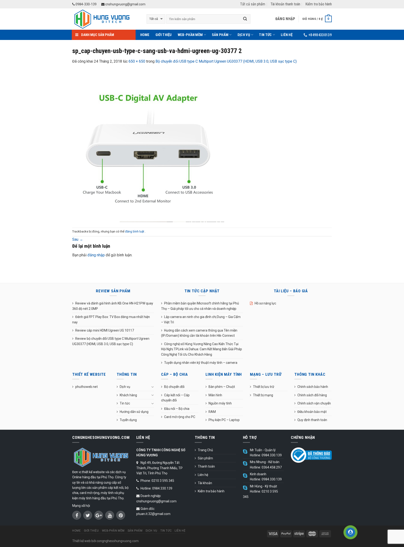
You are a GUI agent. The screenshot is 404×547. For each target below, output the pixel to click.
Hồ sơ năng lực (265, 303)
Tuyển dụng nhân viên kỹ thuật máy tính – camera (200, 363)
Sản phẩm (220, 35)
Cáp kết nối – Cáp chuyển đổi (175, 397)
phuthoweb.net (86, 387)
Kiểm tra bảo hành (318, 4)
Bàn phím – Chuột (222, 387)
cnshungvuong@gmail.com (125, 4)
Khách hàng (128, 395)
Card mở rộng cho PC (179, 417)
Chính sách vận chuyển (314, 403)
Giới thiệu (163, 35)
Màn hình (215, 395)
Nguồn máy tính (220, 403)
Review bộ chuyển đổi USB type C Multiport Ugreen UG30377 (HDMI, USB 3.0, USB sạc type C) (110, 341)
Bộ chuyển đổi (174, 387)
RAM (212, 412)
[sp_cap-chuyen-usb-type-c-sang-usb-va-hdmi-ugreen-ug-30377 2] (148, 145)
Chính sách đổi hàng (312, 395)
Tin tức (265, 35)
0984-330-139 (86, 4)
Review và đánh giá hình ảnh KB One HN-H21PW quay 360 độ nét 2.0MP (112, 305)
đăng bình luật (135, 231)
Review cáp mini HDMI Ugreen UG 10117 (104, 330)
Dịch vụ (244, 35)
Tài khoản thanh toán (285, 4)
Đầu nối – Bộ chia (176, 409)
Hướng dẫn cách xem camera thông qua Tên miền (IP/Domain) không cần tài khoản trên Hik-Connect (199, 333)
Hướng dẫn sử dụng (134, 412)
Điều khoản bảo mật (312, 412)
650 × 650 (137, 61)
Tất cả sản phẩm (252, 4)
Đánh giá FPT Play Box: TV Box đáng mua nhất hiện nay (111, 319)
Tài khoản (205, 483)
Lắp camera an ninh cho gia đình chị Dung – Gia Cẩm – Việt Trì (201, 319)
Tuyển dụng (128, 420)
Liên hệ (286, 35)
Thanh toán (206, 466)
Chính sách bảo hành (312, 387)
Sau (77, 239)
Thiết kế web (81, 541)
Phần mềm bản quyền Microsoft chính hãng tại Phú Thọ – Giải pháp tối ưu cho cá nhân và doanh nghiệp (200, 305)
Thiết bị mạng (263, 395)
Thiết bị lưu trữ (263, 387)
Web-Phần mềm (190, 35)
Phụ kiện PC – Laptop (224, 420)
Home (145, 35)
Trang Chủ (205, 450)
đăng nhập (96, 255)
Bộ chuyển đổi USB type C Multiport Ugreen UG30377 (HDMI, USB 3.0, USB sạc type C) (226, 61)
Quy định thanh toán (312, 420)
